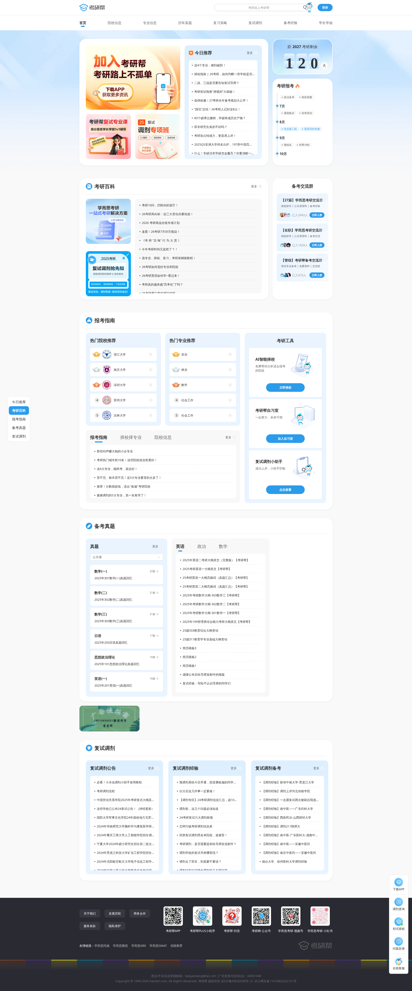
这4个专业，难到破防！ (210, 65)
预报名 (288, 145)
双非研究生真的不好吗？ (210, 127)
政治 (201, 546)
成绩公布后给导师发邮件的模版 (204, 674)
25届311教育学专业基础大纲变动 (205, 639)
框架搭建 (307, 97)
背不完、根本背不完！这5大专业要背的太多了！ (129, 478)
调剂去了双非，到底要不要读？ (200, 861)
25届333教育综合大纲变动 (200, 630)
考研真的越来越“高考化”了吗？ (162, 284)
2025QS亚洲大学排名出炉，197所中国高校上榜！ (227, 144)
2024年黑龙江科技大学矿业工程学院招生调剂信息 (130, 853)
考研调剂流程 (106, 791)
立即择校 (285, 387)
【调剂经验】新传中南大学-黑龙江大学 (288, 782)
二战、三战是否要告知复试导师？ (216, 83)
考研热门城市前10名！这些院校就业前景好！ (127, 460)
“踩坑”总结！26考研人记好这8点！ (217, 109)
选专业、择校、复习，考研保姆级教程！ (169, 258)
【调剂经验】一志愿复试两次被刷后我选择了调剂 (295, 800)
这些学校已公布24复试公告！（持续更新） (125, 809)
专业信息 (150, 22)
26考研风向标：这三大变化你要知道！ (167, 214)
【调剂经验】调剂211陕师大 (281, 826)
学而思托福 (101, 946)
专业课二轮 (290, 129)
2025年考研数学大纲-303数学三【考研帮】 (212, 595)
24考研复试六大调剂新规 (196, 817)
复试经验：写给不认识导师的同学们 (207, 683)
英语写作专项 (312, 129)
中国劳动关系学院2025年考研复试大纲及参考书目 (130, 800)
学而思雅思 (120, 946)
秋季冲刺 (304, 145)
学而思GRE (138, 946)
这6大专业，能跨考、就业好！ (117, 469)
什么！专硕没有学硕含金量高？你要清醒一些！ (225, 153)
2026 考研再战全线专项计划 (161, 223)
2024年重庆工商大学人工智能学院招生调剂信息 (129, 835)
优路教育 (176, 946)
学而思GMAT (158, 946)
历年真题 (185, 22)
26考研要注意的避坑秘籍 (158, 293)
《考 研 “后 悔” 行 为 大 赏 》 (161, 240)
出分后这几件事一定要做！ (197, 791)
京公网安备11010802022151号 (275, 981)
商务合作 (140, 913)
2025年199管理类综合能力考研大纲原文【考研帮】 (217, 622)
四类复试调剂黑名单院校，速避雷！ (203, 835)
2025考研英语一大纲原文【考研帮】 (207, 569)
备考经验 (290, 22)
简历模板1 (189, 666)
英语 (180, 546)
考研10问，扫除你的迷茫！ (160, 205)
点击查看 (285, 490)
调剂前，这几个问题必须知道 (198, 809)
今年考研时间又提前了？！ (160, 249)
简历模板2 (189, 657)
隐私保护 (115, 926)
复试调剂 (255, 22)
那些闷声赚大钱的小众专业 (115, 451)
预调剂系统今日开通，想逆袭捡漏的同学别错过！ (212, 782)
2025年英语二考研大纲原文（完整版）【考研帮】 (216, 560)
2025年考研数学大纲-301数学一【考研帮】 (212, 613)
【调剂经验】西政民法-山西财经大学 (286, 817)
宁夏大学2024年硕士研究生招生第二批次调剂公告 (130, 844)
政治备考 (289, 97)
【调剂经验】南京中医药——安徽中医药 (289, 853)
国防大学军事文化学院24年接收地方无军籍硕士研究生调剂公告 (139, 817)
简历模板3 (189, 648)
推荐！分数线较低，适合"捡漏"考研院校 (123, 486)
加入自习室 (285, 438)
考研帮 (202, 981)
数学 (223, 546)
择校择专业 (131, 437)
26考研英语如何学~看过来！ (161, 276)
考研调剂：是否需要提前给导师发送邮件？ (207, 844)
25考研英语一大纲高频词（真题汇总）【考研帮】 (216, 578)
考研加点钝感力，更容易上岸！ (215, 136)
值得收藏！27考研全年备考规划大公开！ (221, 100)
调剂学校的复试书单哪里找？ (198, 853)
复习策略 (220, 22)
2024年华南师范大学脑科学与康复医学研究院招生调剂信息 (136, 826)
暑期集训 (289, 113)
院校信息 (114, 22)
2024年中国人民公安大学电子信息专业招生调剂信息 (132, 870)
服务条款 (90, 926)
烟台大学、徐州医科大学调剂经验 (284, 861)
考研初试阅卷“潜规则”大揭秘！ (214, 92)
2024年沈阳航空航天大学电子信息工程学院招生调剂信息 (135, 861)
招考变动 (307, 113)
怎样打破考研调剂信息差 (195, 826)
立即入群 (317, 215)
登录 (325, 7)
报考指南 (98, 437)
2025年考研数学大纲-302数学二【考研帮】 (212, 604)
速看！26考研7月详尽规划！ (161, 232)
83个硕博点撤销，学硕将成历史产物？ (220, 118)
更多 (250, 53)
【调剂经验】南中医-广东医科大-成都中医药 (291, 835)
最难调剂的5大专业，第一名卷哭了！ (122, 495)
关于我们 (90, 913)
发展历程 (115, 913)
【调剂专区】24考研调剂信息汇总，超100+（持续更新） (217, 800)
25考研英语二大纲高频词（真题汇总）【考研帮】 (216, 586)
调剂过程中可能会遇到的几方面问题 (203, 870)
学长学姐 (326, 22)
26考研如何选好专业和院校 (160, 267)
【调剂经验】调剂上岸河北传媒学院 (286, 791)
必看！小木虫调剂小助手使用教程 (119, 782)
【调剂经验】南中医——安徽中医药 (286, 844)
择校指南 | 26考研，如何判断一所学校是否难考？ (227, 74)
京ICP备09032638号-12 (237, 981)
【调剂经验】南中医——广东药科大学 (287, 809)
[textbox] (262, 7)
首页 (82, 22)
